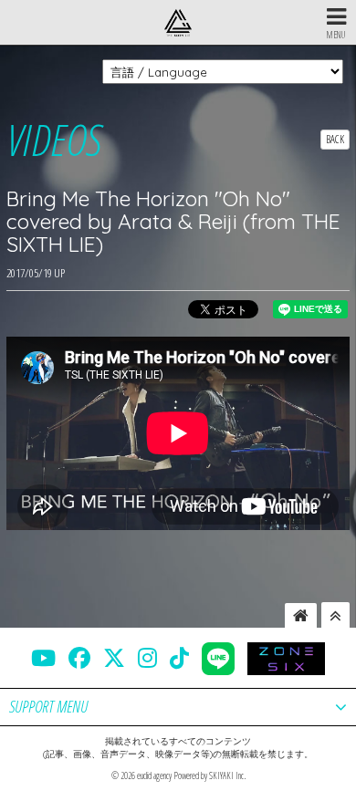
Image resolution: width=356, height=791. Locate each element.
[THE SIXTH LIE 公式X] (114, 657)
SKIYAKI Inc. (227, 775)
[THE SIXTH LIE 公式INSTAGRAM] (147, 657)
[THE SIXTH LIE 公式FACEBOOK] (79, 657)
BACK (335, 139)
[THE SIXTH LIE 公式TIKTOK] (179, 657)
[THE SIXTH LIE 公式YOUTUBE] (43, 657)
